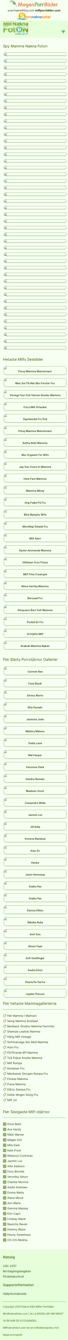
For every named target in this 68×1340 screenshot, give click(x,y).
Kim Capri (13, 1213)
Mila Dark (13, 1145)
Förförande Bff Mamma (22, 1052)
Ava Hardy (14, 1129)
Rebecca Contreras (20, 1155)
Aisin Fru (12, 1047)
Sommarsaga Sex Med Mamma (27, 1042)
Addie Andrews (17, 1187)
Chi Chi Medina (17, 1240)
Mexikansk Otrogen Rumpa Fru (27, 1073)
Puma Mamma (16, 1084)
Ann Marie (14, 1203)
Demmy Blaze (16, 1229)
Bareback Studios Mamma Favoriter (30, 1026)
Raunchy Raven (17, 1224)
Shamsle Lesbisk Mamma (23, 1031)
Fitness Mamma (17, 1079)
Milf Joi (12, 1100)
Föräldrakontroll (13, 1276)
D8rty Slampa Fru (19, 1089)
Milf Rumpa (14, 1063)
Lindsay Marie (16, 1219)
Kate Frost (14, 1150)
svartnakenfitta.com (21, 10)
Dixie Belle (14, 1124)
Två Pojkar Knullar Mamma (24, 1058)
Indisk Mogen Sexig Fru (22, 1094)
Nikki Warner (15, 1134)
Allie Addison (16, 1166)
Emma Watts (15, 1192)
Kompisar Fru (15, 1068)
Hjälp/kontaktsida (14, 1293)
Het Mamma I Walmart (22, 1015)
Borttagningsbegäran (17, 1271)
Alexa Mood (15, 1198)
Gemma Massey (17, 1208)
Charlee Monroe (17, 1182)
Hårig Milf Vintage (19, 1036)
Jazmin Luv (14, 1161)
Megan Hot (14, 1140)
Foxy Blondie (15, 1171)
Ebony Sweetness (19, 1234)
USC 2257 (10, 1266)
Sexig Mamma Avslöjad (22, 1021)
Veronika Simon (17, 1176)
